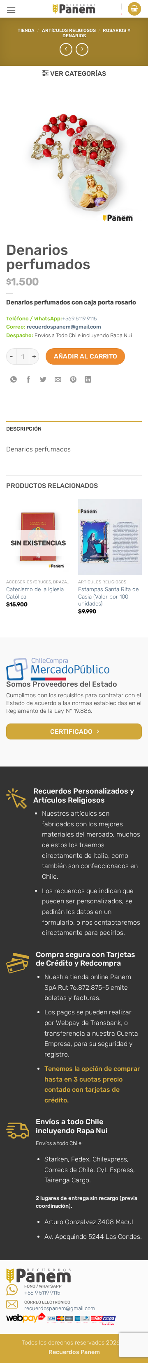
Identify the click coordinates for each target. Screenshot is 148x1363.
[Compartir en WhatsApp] (14, 380)
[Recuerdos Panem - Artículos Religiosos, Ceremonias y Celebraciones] (74, 9)
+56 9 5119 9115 (42, 1293)
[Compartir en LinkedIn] (88, 380)
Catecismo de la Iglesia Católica (35, 593)
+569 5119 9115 (79, 318)
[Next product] (66, 49)
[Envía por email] (58, 380)
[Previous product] (82, 49)
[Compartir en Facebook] (28, 380)
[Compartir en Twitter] (43, 380)
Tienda (26, 30)
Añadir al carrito (85, 356)
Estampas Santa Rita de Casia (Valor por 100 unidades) (108, 596)
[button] (11, 10)
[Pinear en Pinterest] (73, 380)
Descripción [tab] (24, 429)
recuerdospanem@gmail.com (64, 327)
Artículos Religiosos (69, 30)
